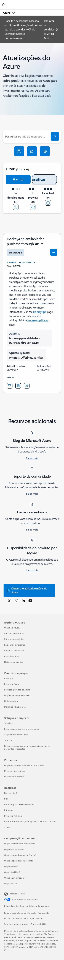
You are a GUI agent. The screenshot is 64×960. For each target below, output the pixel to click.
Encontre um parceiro (14, 776)
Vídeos (7, 827)
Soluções (8, 723)
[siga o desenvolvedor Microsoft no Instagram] (16, 600)
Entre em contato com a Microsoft (20, 913)
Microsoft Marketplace (14, 771)
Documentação (11, 793)
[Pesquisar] (55, 136)
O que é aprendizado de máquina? (20, 855)
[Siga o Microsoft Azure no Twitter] (9, 600)
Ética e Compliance (13, 918)
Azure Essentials (11, 656)
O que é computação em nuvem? (19, 843)
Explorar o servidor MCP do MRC (49, 29)
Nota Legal (29, 918)
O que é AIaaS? (11, 866)
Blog (6, 798)
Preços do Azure (11, 684)
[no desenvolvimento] (16, 207)
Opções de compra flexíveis (17, 695)
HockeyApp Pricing (38, 320)
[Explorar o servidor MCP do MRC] (45, 151)
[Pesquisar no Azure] (4, 4)
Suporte (8, 740)
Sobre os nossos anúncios (16, 924)
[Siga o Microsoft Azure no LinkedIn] (23, 600)
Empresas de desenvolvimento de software (24, 765)
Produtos (8, 678)
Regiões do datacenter (14, 644)
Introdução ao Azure (13, 633)
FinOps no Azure (12, 701)
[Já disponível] (48, 203)
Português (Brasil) (18, 893)
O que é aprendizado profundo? (19, 860)
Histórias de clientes (13, 662)
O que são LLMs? (12, 872)
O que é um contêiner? (14, 877)
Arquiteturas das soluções (16, 734)
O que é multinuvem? (14, 849)
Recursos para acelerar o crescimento (21, 729)
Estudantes (9, 810)
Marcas (39, 918)
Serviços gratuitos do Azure (17, 689)
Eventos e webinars (13, 815)
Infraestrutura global (14, 639)
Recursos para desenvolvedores (19, 804)
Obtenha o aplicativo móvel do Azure (29, 590)
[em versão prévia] (33, 207)
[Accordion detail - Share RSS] (18, 386)
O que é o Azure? (12, 627)
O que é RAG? (10, 883)
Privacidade (43, 913)
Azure (7, 12)
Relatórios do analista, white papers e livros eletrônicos (30, 821)
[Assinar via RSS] (32, 151)
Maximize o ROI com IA (15, 706)
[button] (19, 151)
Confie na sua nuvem (14, 650)
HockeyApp (39, 312)
